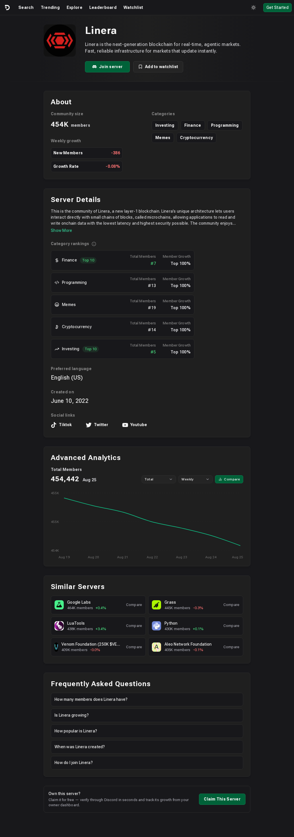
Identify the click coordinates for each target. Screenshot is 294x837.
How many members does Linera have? (91, 699)
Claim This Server (222, 799)
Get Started (277, 7)
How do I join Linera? (74, 762)
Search (26, 7)
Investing (165, 125)
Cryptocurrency (196, 137)
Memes (162, 137)
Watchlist (133, 7)
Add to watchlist (161, 66)
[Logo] (6, 7)
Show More (61, 230)
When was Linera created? (80, 746)
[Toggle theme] (253, 7)
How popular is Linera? (76, 731)
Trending (50, 7)
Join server (111, 66)
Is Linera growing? (72, 715)
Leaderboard (103, 7)
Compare (232, 479)
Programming (225, 125)
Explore (74, 7)
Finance (192, 125)
